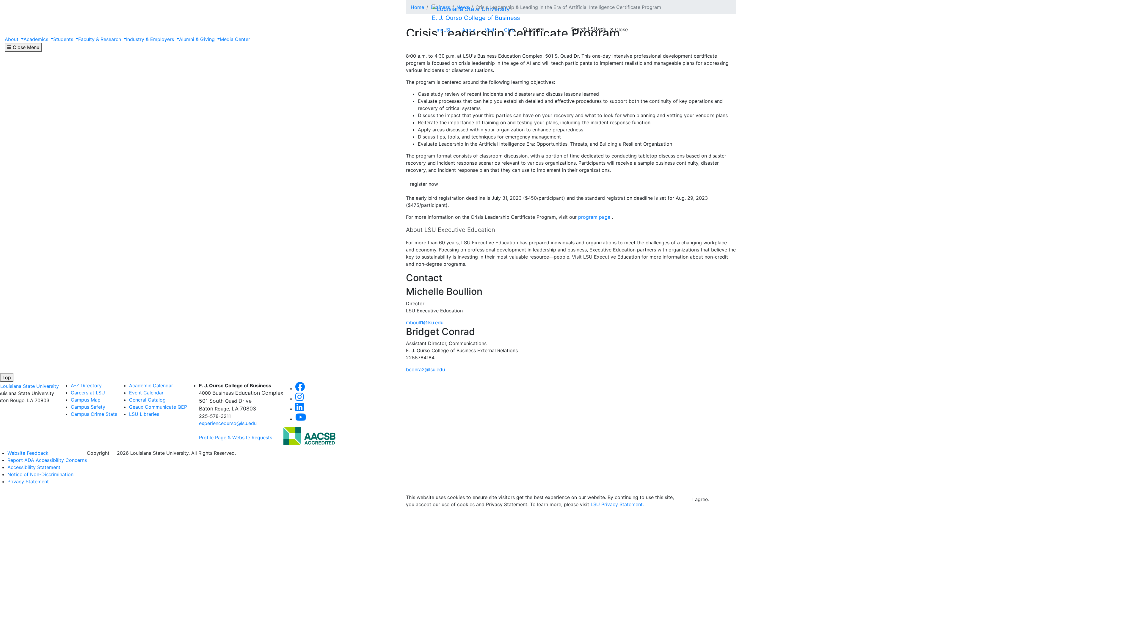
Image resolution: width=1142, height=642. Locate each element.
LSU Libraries (144, 414)
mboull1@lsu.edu (424, 322)
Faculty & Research (100, 39)
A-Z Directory (86, 385)
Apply (468, 30)
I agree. (700, 499)
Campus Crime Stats (94, 414)
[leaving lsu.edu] (309, 435)
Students (64, 39)
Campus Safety (88, 407)
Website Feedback (27, 453)
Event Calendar (146, 393)
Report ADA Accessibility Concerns (47, 460)
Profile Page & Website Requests (235, 437)
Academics (36, 39)
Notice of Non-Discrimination (40, 474)
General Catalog (147, 400)
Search (535, 29)
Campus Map (86, 400)
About (12, 39)
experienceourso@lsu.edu (228, 423)
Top (6, 377)
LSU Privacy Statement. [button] (617, 504)
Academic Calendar (151, 385)
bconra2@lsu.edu (425, 369)
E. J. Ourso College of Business (476, 17)
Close (621, 29)
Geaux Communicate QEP (158, 407)
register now (424, 184)
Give (509, 30)
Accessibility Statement (33, 467)
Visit (490, 30)
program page (594, 217)
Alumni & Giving (197, 39)
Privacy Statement (28, 481)
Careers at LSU (88, 393)
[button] (300, 388)
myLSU (445, 30)
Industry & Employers (150, 39)
